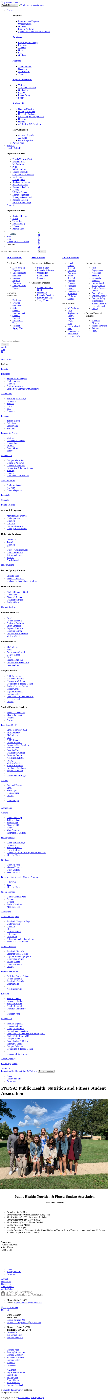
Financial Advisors (45, 270)
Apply (13, 234)
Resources (11, 1081)
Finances (16, 61)
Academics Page (14, 989)
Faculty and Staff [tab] (8, 725)
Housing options (14, 1026)
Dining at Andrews (26, 111)
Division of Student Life (18, 1054)
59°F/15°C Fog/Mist (17, 1322)
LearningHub (18, 179)
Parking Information (16, 1352)
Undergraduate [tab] (7, 837)
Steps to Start (43, 268)
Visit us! (22, 85)
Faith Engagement (97, 269)
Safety (21, 98)
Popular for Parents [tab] (9, 433)
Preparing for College (27, 42)
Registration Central (21, 182)
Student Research (14, 1003)
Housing (22, 119)
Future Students (14, 257)
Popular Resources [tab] (9, 971)
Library (15, 189)
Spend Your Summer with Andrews (34, 31)
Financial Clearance (96, 321)
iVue (14, 167)
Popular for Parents (22, 79)
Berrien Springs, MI (16, 1320)
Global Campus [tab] (8, 892)
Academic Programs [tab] (10, 916)
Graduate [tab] (5, 860)
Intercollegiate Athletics (17, 1041)
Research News (14, 998)
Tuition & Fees (25, 66)
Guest (20, 50)
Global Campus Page (16, 896)
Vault (70, 311)
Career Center (98, 293)
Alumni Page (18, 229)
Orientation (42, 292)
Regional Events (19, 216)
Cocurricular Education (73, 292)
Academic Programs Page (18, 921)
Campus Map (13, 1350)
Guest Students (13, 850)
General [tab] (4, 812)
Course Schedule (20, 172)
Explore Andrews (26, 29)
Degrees (10, 899)
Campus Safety (98, 298)
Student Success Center (17, 686)
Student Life (18, 103)
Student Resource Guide (18, 592)
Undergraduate (25, 24)
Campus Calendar (15, 1046)
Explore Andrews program (19, 956)
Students (10, 145)
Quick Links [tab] (6, 359)
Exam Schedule (72, 276)
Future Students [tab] (8, 505)
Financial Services (45, 295)
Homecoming (18, 223)
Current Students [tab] (8, 607)
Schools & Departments (17, 941)
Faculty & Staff (14, 148)
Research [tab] (5, 993)
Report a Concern (20, 200)
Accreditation (24, 1397)
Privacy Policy (37, 1397)
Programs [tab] (5, 374)
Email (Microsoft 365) (22, 159)
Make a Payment (99, 326)
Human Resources (20, 195)
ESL (20, 52)
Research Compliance (16, 1008)
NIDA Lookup (19, 169)
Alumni (10, 205)
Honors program (14, 964)
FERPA (21, 92)
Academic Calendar (27, 87)
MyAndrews (18, 164)
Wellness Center (19, 192)
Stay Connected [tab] (8, 480)
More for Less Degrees (28, 21)
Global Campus (14, 931)
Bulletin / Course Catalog (18, 976)
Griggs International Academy (20, 939)
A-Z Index (11, 1370)
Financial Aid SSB (15, 660)
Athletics (11, 1362)
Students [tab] (5, 500)
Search (5, 344)
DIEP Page (12, 882)
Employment (12, 1377)
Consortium (12, 936)
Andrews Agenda (26, 135)
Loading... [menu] (11, 244)
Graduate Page (13, 865)
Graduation (23, 90)
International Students (16, 833)
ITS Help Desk (98, 306)
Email (15, 218)
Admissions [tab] (6, 393)
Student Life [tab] (6, 455)
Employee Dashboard (22, 197)
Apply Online (13, 1380)
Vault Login (12, 1375)
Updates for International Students (42, 275)
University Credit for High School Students (26, 852)
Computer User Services (23, 174)
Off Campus (12, 934)
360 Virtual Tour (14, 555)
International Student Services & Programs (26, 1033)
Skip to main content (10, 2)
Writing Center (13, 961)
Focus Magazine (25, 140)
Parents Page (18, 143)
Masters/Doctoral (14, 867)
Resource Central (20, 184)
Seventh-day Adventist (13, 1390)
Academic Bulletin (20, 187)
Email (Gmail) (18, 161)
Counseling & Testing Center (31, 116)
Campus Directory (15, 1355)
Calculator (22, 69)
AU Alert (22, 138)
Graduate (22, 26)
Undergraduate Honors (17, 528)
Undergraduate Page (16, 842)
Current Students (70, 257)
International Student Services (99, 302)
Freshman (22, 45)
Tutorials (22, 74)
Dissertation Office (15, 959)
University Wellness (27, 114)
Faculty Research (14, 1006)
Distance (16, 278)
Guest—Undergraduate (19, 311)
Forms (94, 331)
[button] (28, 241)
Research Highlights (16, 1001)
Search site (6, 251)
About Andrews (8, 1059)
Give (9, 239)
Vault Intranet (18, 177)
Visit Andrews (13, 1382)
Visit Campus (13, 830)
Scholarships (24, 71)
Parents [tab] (4, 369)
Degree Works (71, 319)
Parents (10, 10)
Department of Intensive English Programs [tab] (20, 877)
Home (9, 1076)
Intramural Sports (14, 1044)
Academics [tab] (6, 911)
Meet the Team (13, 855)
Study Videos (43, 300)
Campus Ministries (26, 109)
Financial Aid (13, 825)
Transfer (22, 47)
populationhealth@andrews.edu (28, 1302)
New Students (38, 257)
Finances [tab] (5, 416)
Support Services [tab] (8, 946)
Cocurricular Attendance (73, 332)
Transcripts (17, 221)
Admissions (17, 37)
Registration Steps (45, 298)
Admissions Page (14, 817)
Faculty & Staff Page (21, 202)
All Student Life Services (29, 124)
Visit (9, 236)
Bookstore (11, 1365)
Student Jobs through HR (18, 1036)
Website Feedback (15, 1337)
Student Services (14, 904)
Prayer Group (24, 95)
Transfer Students (14, 847)
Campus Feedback (15, 1385)
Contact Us (12, 1332)
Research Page (13, 1014)
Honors (21, 121)
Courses (10, 902)
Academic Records (96, 274)
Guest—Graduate (16, 316)
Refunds (95, 328)
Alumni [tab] (4, 780)
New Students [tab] (7, 565)
